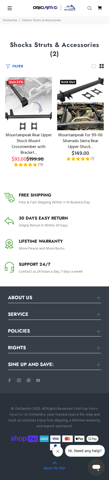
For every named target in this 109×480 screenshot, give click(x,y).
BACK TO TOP (54, 468)
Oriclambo (10, 20)
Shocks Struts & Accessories (41, 20)
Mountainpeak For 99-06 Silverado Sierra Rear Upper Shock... (80, 141)
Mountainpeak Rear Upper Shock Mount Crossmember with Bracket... (29, 144)
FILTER (17, 66)
